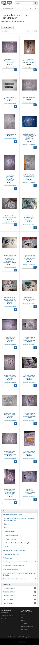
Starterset (7, 528)
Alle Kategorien (9, 8)
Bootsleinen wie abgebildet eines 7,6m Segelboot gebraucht (29, 218)
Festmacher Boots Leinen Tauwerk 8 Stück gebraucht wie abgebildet (29, 257)
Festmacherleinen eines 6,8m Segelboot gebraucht (29, 338)
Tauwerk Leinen (9, 531)
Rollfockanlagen (7, 558)
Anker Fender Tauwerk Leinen (12, 514)
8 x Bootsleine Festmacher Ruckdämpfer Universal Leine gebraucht (9, 178)
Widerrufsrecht (24, 629)
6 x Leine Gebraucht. (9, 134)
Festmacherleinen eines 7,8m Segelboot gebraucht (10, 452)
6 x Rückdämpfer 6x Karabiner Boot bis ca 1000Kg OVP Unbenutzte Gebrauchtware (29, 137)
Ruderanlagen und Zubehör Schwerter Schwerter (17, 562)
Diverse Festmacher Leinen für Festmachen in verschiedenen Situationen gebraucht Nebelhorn (9, 259)
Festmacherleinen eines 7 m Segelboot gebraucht (10, 414)
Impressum (24, 623)
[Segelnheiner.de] (6, 3)
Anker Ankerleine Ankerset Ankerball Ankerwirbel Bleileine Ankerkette (19, 519)
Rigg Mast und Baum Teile (11, 554)
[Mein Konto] (35, 8)
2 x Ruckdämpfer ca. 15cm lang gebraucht (9, 98)
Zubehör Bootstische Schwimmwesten (14, 579)
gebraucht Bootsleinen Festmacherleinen (29, 490)
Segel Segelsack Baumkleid (11, 569)
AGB (22, 617)
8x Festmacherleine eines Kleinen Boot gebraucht (29, 176)
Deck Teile (6, 547)
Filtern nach (8, 27)
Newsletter (4, 622)
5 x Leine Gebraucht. (29, 97)
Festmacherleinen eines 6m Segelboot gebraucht (10, 376)
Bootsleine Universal (12, 535)
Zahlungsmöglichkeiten (7, 615)
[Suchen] (35, 3)
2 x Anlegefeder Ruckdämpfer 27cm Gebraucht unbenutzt (29, 60)
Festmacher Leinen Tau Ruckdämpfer (18, 543)
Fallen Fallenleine (11, 539)
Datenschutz (24, 614)
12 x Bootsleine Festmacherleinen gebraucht (9, 60)
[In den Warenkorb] (15, 69)
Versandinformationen (7, 619)
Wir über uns (4, 612)
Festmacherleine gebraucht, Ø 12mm (29, 298)
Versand (30, 637)
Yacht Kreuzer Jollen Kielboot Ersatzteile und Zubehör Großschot (19, 574)
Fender (6, 524)
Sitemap (23, 620)
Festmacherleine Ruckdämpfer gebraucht (10, 338)
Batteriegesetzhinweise (27, 626)
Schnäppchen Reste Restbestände (13, 565)
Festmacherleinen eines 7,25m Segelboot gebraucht (29, 414)
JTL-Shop (22, 642)
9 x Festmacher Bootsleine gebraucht (9, 216)
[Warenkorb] (31, 8)
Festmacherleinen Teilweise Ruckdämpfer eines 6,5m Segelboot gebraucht (10, 492)
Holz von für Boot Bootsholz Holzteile (14, 550)
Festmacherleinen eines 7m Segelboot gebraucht (29, 452)
